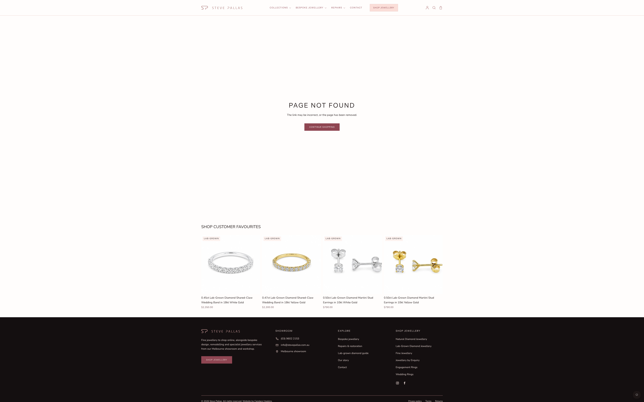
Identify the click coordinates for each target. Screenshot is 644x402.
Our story (343, 360)
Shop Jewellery (383, 7)
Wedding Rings (405, 374)
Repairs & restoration (350, 346)
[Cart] (441, 8)
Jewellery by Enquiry (408, 360)
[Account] (427, 8)
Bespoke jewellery (348, 339)
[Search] (434, 8)
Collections (279, 7)
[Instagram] (397, 383)
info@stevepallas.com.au (295, 345)
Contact (356, 7)
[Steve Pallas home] (221, 8)
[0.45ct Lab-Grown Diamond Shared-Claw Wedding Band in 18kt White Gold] (230, 264)
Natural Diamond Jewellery (411, 339)
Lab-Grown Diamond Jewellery (414, 346)
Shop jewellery (216, 360)
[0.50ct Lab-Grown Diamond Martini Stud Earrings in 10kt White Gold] (352, 264)
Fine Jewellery (404, 353)
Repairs (336, 7)
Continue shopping (322, 127)
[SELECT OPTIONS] (255, 289)
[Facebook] (404, 383)
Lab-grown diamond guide (353, 353)
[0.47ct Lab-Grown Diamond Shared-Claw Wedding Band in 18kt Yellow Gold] (291, 264)
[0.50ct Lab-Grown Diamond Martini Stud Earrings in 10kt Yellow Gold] (413, 264)
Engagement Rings (407, 367)
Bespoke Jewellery (310, 7)
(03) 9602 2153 (290, 338)
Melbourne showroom (293, 351)
